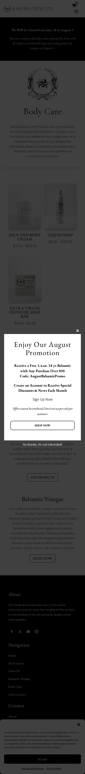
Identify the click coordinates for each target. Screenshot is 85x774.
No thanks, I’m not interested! (42, 444)
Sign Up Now (42, 399)
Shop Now (42, 425)
